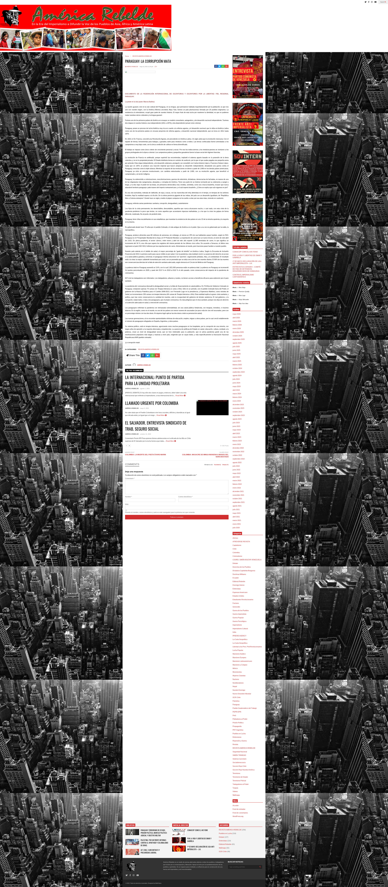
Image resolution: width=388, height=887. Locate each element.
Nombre (128, 497)
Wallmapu (236, 795)
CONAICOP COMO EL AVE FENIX (245, 252)
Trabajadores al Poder (241, 784)
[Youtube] (375, 2)
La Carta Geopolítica (240, 639)
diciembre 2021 (238, 491)
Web (126, 504)
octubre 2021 (237, 498)
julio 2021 (236, 509)
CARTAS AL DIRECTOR (180, 825)
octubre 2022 (237, 455)
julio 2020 (236, 528)
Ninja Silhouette (244, 299)
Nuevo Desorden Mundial (242, 694)
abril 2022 (236, 477)
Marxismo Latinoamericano (242, 661)
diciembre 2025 (238, 332)
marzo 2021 (237, 520)
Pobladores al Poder (240, 719)
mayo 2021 (237, 513)
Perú (234, 715)
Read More (180, 395)
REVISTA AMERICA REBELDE (148, 349)
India (234, 632)
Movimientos (237, 672)
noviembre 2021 (238, 495)
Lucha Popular (238, 650)
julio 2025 (236, 346)
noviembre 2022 (238, 451)
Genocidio (236, 607)
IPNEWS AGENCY (239, 636)
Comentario (129, 478)
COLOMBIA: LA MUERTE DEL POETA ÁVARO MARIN (145, 454)
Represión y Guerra (240, 741)
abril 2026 (236, 318)
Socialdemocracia (239, 762)
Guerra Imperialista (239, 614)
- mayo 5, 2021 (144, 408)
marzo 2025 (237, 361)
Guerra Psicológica (239, 621)
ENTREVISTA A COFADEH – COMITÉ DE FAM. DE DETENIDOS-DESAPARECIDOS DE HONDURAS (246, 269)
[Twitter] (365, 2)
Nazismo (236, 679)
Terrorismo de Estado (240, 777)
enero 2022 (237, 488)
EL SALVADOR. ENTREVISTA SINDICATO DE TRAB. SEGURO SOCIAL (155, 426)
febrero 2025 (237, 365)
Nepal (235, 686)
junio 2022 (236, 470)
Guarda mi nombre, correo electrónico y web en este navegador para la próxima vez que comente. (160, 512)
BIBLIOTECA (130, 825)
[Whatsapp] (223, 66)
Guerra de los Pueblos (241, 610)
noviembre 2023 (238, 408)
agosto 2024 (237, 375)
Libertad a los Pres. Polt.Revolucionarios (247, 647)
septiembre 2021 (239, 502)
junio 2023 (236, 426)
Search (382, 2)
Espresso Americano (240, 592)
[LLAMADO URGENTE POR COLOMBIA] (213, 407)
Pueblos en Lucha (239, 733)
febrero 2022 (237, 484)
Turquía (235, 788)
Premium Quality (244, 291)
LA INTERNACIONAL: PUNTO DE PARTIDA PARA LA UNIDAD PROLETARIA (154, 380)
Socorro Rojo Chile (239, 766)
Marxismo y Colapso (240, 665)
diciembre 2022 (238, 448)
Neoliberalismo (238, 683)
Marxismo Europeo (239, 657)
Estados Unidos (238, 596)
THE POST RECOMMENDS (134, 370)
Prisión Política (238, 723)
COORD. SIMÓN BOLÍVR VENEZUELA (247, 560)
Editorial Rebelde (239, 581)
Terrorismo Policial (239, 780)
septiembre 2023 (239, 415)
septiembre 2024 (239, 372)
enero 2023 (237, 444)
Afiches (235, 538)
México (235, 668)
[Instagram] (372, 2)
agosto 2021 (237, 506)
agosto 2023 (237, 419)
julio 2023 (236, 423)
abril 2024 (236, 390)
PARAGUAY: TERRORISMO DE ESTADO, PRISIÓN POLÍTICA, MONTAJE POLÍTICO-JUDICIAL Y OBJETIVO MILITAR (154, 833)
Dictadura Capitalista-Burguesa (244, 571)
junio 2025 (236, 350)
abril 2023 (236, 433)
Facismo (236, 603)
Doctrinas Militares (239, 574)
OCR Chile (236, 697)
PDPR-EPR (237, 712)
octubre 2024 (237, 368)
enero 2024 (237, 401)
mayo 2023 (237, 430)
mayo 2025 (237, 354)
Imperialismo (237, 625)
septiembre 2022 (239, 459)
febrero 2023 (237, 441)
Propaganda (237, 726)
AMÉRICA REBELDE (132, 66)
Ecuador (236, 578)
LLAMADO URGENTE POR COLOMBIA (151, 403)
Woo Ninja (242, 287)
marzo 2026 (237, 321)
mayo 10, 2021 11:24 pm (146, 66)
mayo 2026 (237, 314)
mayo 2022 (237, 473)
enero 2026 (237, 328)
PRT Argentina (238, 730)
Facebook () (217, 464)
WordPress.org (238, 816)
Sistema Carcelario (239, 759)
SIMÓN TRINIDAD (239, 755)
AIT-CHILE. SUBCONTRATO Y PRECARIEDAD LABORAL (150, 851)
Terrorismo (236, 773)
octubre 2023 (237, 412)
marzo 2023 (237, 437)
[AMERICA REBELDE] (85, 28)
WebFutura (158, 883)
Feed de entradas (239, 809)
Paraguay (236, 704)
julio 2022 (236, 466)
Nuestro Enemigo (239, 690)
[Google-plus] (227, 66)
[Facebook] (368, 2)
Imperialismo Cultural (240, 628)
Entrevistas (237, 589)
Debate (235, 563)
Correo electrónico (185, 497)
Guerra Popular (238, 618)
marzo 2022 (237, 480)
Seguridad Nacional (240, 752)
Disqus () (225, 464)
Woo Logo (242, 295)
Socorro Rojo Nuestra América (243, 770)
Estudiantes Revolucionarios (243, 599)
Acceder (236, 805)
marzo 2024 (237, 393)
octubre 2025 (237, 336)
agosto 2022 (237, 462)
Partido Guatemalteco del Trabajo (245, 708)
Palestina (236, 701)
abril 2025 (236, 357)
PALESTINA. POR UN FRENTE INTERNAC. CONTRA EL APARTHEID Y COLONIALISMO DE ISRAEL (154, 843)
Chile (234, 549)
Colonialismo (237, 556)
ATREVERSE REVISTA (241, 541)
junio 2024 (236, 383)
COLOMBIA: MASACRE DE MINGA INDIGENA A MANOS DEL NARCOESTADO (205, 456)
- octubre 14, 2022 (145, 434)
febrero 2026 (237, 325)
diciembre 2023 (238, 404)
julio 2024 (236, 379)
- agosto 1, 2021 (144, 388)
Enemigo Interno (238, 585)
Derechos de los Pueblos (242, 567)
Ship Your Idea (243, 303)
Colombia (236, 552)
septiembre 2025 (239, 339)
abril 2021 (236, 517)
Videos (235, 791)
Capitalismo (237, 545)
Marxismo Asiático (239, 654)
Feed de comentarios (240, 813)
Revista (235, 744)
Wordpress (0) (208, 464)
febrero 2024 (237, 397)
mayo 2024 (237, 386)
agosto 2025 (237, 343)
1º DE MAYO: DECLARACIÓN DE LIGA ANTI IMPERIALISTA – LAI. (200, 848)
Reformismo (237, 737)
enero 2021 (237, 524)
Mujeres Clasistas (239, 676)
